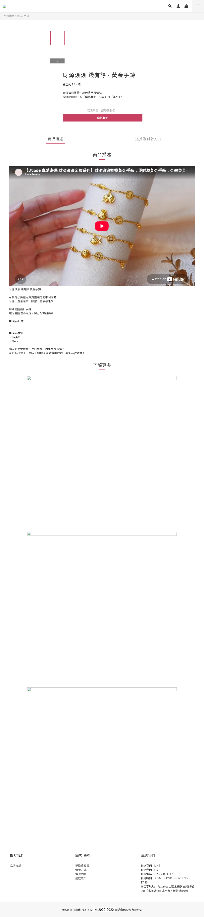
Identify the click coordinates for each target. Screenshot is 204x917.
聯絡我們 (102, 118)
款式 (19, 16)
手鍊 (26, 16)
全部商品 (9, 16)
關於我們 (17, 855)
